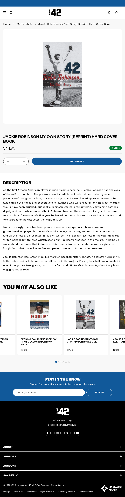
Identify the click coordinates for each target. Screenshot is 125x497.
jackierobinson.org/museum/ (62, 425)
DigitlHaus (62, 485)
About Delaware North (86, 492)
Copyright (6, 492)
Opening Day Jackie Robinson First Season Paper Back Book (39, 342)
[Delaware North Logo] (111, 488)
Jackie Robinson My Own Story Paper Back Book (82, 340)
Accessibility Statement (66, 492)
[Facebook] (48, 433)
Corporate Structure (47, 492)
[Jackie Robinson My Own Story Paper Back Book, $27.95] (86, 314)
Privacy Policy (31, 492)
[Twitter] (67, 433)
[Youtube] (77, 433)
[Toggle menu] (5, 12)
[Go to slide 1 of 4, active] (56, 362)
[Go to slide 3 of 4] (63, 362)
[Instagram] (58, 433)
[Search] (11, 12)
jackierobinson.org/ (62, 420)
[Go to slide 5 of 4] (69, 362)
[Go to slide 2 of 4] (59, 362)
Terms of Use (18, 492)
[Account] (109, 12)
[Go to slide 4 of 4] (66, 362)
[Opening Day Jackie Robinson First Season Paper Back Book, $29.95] (39, 314)
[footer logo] (62, 411)
